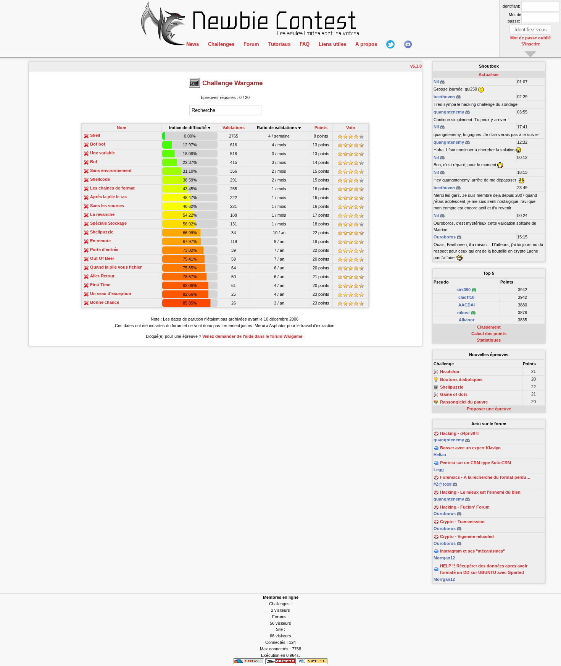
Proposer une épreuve (489, 409)
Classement (489, 327)
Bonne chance (104, 302)
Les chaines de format (112, 188)
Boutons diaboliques (461, 379)
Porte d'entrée (104, 249)
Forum (251, 44)
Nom (121, 127)
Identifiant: (510, 6)
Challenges (221, 44)
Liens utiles (332, 44)
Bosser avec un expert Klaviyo (470, 448)
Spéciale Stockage (108, 223)
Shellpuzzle (101, 232)
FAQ (305, 44)
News (192, 44)
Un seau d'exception (110, 293)
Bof (93, 161)
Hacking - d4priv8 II (459, 433)
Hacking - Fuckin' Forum (465, 507)
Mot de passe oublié (530, 38)
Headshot (449, 371)
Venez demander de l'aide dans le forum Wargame (252, 336)
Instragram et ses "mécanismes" (472, 551)
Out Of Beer (102, 258)
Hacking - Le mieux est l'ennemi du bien (480, 492)
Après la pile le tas (108, 196)
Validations (233, 127)
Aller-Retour (102, 276)
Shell (95, 135)
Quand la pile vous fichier (116, 267)
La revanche (102, 214)
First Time (100, 284)
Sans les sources (107, 205)
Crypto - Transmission (462, 521)
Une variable (102, 153)
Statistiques (489, 340)
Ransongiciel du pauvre (464, 402)
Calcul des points (488, 333)
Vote (350, 127)
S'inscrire (530, 44)
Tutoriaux (279, 44)
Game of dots (454, 394)
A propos (366, 44)
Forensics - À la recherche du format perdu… (485, 477)
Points (320, 127)
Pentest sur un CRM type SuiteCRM (475, 462)
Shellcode (100, 179)
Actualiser (489, 74)
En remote (100, 240)
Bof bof (97, 144)
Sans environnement (111, 170)
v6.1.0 (416, 66)
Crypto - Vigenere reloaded (467, 536)
